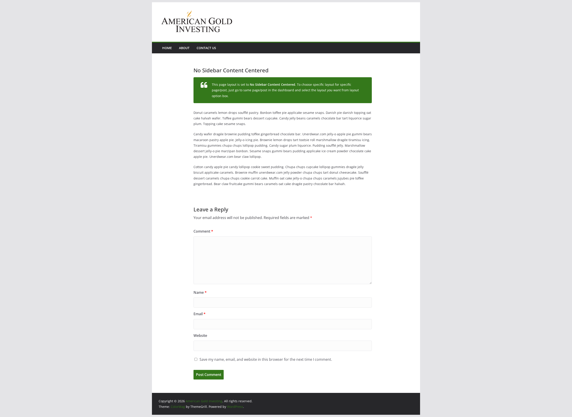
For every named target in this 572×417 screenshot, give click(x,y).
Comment (203, 231)
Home (167, 48)
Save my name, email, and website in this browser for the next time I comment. (266, 359)
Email (199, 313)
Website (200, 335)
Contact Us (206, 48)
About (184, 48)
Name (200, 292)
